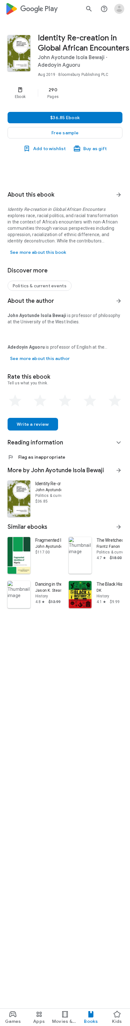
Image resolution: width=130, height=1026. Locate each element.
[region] (65, 93)
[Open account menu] (119, 8)
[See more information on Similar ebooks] (118, 526)
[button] (65, 132)
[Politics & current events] (40, 285)
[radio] (15, 400)
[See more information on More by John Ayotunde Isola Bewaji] (118, 470)
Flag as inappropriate (36, 457)
